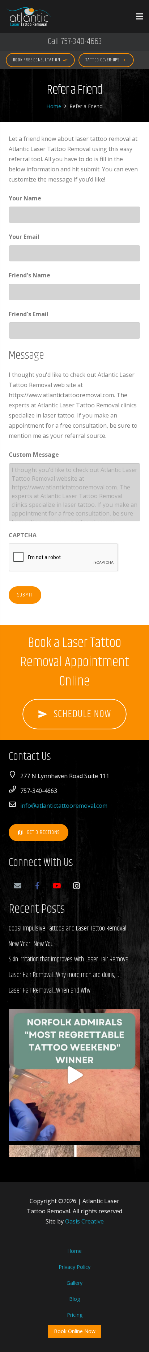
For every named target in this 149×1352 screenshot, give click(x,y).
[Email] (18, 886)
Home (53, 106)
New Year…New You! (32, 944)
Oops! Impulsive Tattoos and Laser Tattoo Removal (67, 928)
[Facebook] (37, 886)
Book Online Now (74, 1331)
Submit (25, 594)
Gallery (74, 1282)
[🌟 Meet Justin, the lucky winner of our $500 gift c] (74, 1075)
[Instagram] (76, 886)
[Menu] (139, 16)
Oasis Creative (84, 1221)
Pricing (74, 1314)
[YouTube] (57, 886)
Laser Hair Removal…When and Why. (50, 990)
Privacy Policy (74, 1266)
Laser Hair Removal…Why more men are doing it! (65, 975)
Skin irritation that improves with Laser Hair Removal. (70, 959)
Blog (74, 1298)
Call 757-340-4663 (75, 41)
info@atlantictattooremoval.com (63, 806)
